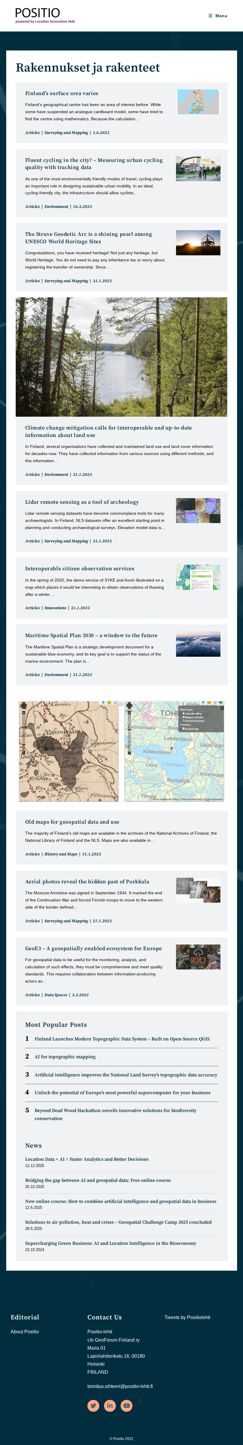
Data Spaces (55, 995)
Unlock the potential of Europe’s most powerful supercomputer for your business (122, 1093)
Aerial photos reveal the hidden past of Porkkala (87, 881)
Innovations (55, 608)
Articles (32, 132)
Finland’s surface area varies (61, 93)
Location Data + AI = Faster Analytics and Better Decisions (86, 1159)
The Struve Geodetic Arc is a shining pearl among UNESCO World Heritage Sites (88, 238)
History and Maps (60, 854)
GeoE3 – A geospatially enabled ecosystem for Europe (93, 948)
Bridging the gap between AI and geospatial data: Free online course (98, 1180)
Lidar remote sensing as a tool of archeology (82, 502)
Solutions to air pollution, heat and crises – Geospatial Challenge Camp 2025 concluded (118, 1222)
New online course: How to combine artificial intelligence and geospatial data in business (120, 1201)
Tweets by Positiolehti (187, 1317)
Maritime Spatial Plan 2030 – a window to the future (91, 635)
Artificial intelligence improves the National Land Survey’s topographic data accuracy (126, 1075)
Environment (56, 206)
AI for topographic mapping (65, 1057)
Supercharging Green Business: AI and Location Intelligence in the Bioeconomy (110, 1243)
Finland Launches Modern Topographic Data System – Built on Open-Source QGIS (122, 1039)
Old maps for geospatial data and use (72, 822)
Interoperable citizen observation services (80, 568)
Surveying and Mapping (66, 132)
